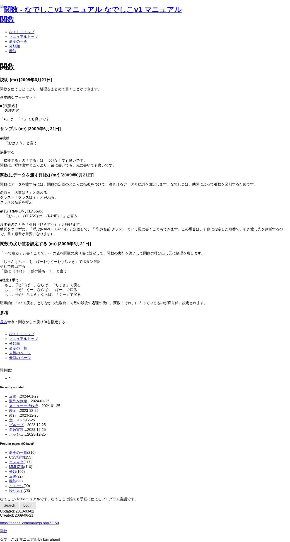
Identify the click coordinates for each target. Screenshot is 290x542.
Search (9, 505)
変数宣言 (16, 430)
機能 (12, 51)
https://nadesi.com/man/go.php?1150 (29, 523)
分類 (12, 472)
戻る (3, 322)
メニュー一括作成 (23, 406)
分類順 (14, 46)
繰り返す (16, 491)
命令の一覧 (18, 41)
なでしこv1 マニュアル (143, 9)
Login (27, 505)
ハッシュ (16, 434)
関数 (7, 19)
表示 (12, 411)
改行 (12, 415)
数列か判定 (18, 401)
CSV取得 (16, 457)
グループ (16, 425)
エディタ (16, 462)
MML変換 (16, 467)
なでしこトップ (21, 32)
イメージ (16, 486)
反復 (12, 396)
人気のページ (20, 353)
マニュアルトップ (23, 37)
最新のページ (20, 358)
